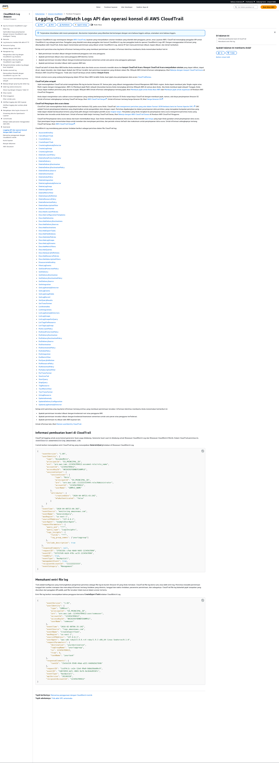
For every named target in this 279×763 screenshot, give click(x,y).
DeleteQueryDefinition (48, 196)
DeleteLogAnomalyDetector (50, 183)
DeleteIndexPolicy (46, 177)
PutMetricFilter (45, 357)
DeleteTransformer (46, 208)
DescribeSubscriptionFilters (50, 259)
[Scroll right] (149, 7)
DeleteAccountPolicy (47, 155)
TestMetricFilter (45, 389)
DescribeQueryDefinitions (49, 253)
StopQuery (43, 382)
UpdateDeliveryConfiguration (50, 401)
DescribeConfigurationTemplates (52, 215)
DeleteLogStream (46, 189)
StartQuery (43, 379)
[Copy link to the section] (33, 433)
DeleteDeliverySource (47, 170)
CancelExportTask (46, 136)
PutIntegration (44, 354)
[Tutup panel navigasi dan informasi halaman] (274, 32)
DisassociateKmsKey (47, 262)
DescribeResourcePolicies (49, 256)
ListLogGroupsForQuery (48, 319)
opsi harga (149, 119)
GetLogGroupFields (46, 294)
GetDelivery (43, 272)
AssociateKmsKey (46, 133)
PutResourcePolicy (46, 363)
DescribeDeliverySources (49, 224)
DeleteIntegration (46, 180)
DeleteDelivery (45, 161)
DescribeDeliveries (46, 218)
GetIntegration (45, 284)
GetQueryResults (46, 300)
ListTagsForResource (47, 322)
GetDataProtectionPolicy (49, 268)
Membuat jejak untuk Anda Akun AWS (146, 89)
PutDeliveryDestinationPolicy (50, 338)
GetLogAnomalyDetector (49, 287)
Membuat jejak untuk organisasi (177, 89)
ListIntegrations (45, 310)
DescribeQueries (45, 250)
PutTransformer (45, 373)
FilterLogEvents (45, 265)
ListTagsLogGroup (46, 325)
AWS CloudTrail (79, 39)
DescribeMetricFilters (47, 246)
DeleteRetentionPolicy (48, 202)
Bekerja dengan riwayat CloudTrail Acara (186, 70)
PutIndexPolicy (44, 351)
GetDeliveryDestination (48, 275)
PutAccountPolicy (46, 329)
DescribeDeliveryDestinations (50, 221)
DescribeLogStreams (47, 243)
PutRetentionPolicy (46, 367)
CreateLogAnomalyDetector (50, 145)
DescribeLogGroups (46, 240)
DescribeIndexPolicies (47, 237)
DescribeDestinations (47, 227)
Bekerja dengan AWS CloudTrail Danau (134, 114)
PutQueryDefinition (46, 360)
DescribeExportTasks (47, 231)
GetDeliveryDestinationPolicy (50, 278)
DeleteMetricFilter (46, 193)
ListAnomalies (44, 306)
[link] (73, 14)
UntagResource (45, 395)
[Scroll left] (94, 7)
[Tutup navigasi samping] (29, 14)
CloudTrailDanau (144, 77)
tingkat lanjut (116, 112)
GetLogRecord (44, 297)
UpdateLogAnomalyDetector (50, 404)
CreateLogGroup (45, 148)
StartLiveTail (44, 376)
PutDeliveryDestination (48, 335)
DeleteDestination (46, 174)
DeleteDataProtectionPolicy (50, 158)
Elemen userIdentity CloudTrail (69, 424)
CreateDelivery (45, 139)
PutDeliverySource (46, 341)
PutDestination (45, 344)
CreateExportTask (46, 142)
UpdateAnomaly (45, 398)
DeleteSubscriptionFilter (48, 205)
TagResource (44, 385)
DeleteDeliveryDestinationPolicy (52, 167)
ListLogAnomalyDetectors (49, 313)
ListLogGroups (44, 316)
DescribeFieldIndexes (47, 234)
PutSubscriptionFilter (47, 370)
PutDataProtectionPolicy (48, 332)
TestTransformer (46, 392)
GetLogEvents (44, 291)
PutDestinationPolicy (47, 348)
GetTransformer (45, 303)
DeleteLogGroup (45, 186)
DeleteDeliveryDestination (49, 164)
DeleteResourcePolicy (47, 199)
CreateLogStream (46, 151)
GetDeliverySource (46, 281)
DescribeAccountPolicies (48, 212)
